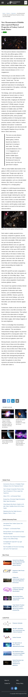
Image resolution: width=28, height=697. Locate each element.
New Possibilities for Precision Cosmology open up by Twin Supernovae (13, 547)
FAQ (17, 680)
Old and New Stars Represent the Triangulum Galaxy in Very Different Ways (14, 537)
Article (4, 32)
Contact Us (7, 683)
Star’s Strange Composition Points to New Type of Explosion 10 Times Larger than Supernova (13, 491)
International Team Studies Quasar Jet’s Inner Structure (13, 524)
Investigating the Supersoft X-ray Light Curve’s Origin (12, 542)
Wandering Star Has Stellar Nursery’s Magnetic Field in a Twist (12, 512)
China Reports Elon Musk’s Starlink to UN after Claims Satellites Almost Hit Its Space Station (13, 506)
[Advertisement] (14, 383)
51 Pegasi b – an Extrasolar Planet (11, 528)
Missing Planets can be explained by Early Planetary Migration (13, 532)
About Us (6, 680)
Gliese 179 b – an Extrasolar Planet (12, 496)
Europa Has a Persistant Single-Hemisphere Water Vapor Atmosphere (14, 500)
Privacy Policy (19, 683)
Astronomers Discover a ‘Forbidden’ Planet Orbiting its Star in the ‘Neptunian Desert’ (13, 485)
